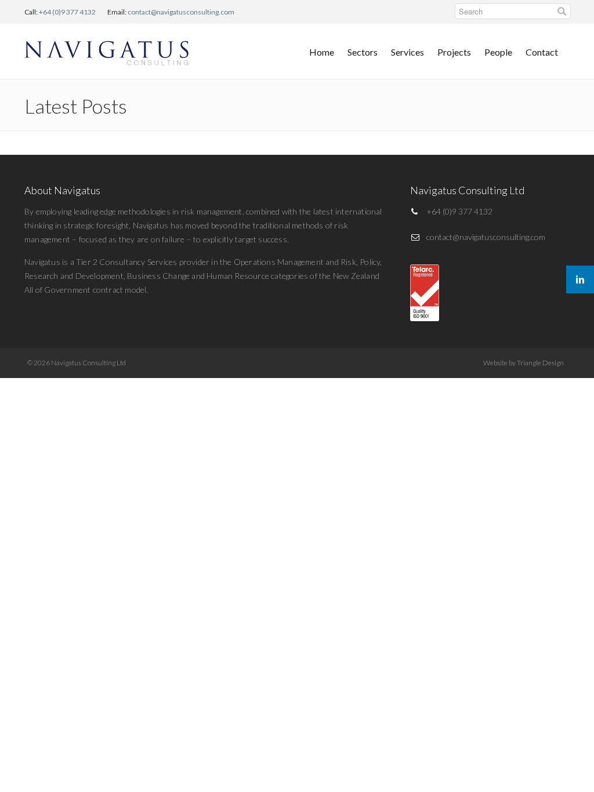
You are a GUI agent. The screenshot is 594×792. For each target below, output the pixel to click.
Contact (542, 51)
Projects (454, 51)
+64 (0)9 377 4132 (67, 12)
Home (321, 51)
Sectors (362, 51)
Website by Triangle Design (523, 362)
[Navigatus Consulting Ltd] (107, 50)
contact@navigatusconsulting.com (181, 12)
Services (407, 51)
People (498, 51)
